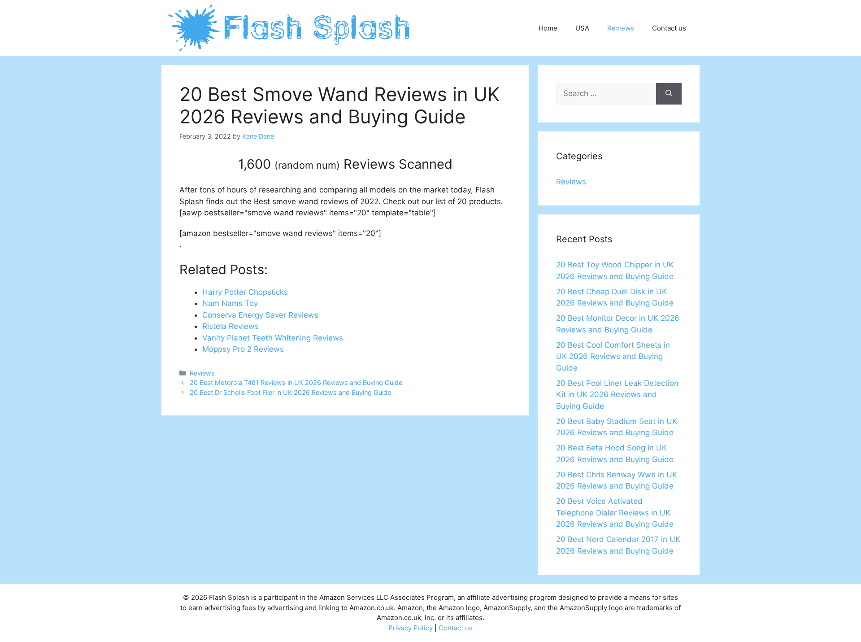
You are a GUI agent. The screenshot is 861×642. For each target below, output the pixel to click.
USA (582, 28)
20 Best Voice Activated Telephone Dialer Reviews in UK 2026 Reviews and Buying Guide (615, 512)
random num (307, 165)
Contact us (669, 28)
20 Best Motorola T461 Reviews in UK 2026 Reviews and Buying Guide (296, 382)
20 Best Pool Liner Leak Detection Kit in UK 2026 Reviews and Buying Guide (617, 395)
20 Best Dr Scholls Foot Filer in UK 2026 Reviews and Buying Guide (290, 392)
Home (548, 28)
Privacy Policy (410, 628)
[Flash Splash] (290, 27)
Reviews (620, 28)
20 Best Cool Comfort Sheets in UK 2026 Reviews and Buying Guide (613, 356)
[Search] (669, 94)
